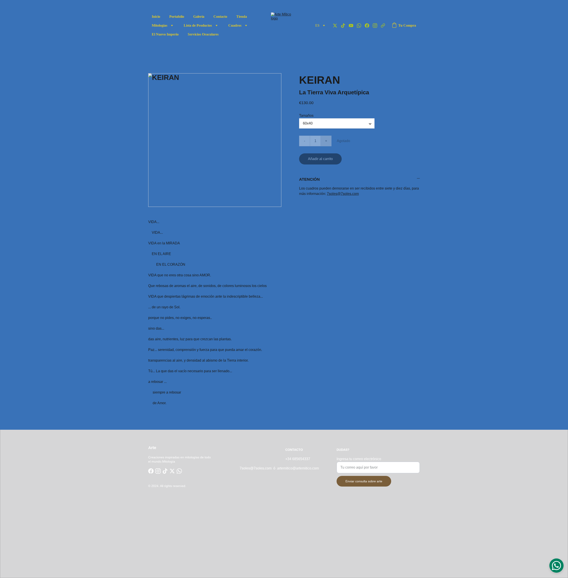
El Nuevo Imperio (165, 34)
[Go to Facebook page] (369, 25)
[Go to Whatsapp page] (361, 25)
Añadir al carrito (320, 159)
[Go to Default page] (383, 25)
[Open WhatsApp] (556, 565)
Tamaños (306, 115)
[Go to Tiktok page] (345, 25)
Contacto (220, 16)
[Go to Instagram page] (377, 25)
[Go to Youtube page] (353, 25)
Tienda (241, 16)
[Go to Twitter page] (337, 25)
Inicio (156, 16)
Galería (198, 16)
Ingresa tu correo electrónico (359, 459)
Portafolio (176, 16)
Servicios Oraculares (203, 34)
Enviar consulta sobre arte (363, 481)
